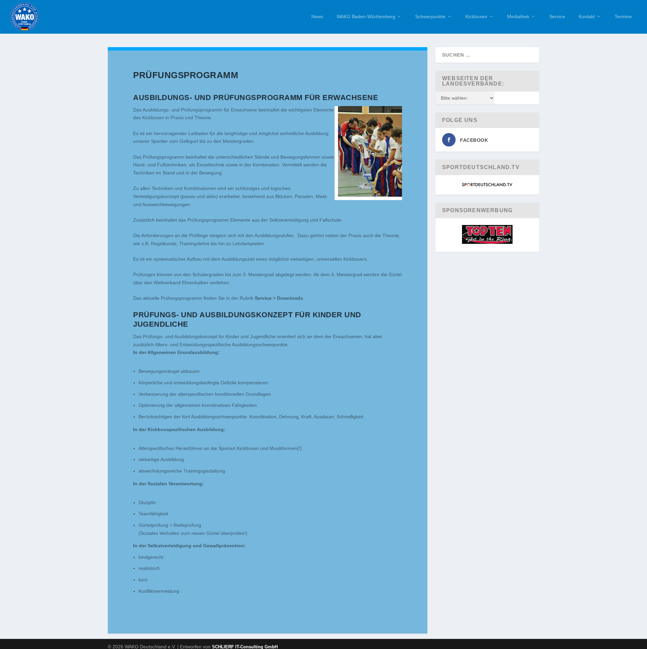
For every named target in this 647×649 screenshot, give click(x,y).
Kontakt (587, 16)
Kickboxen (476, 16)
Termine (623, 16)
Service (557, 16)
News (317, 16)
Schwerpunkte (430, 16)
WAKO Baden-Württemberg (366, 16)
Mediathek (518, 16)
